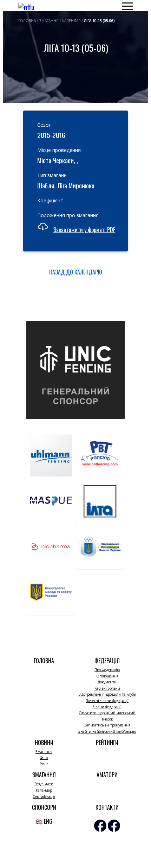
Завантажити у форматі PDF (84, 229)
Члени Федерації (107, 706)
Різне (44, 763)
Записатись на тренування (107, 725)
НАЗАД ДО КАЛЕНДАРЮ (75, 272)
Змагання (43, 751)
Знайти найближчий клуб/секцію (107, 731)
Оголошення (107, 676)
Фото (44, 757)
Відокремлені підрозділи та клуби (107, 694)
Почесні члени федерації (107, 700)
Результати (43, 783)
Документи (107, 682)
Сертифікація (44, 796)
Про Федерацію (107, 669)
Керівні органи (107, 688)
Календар (44, 790)
